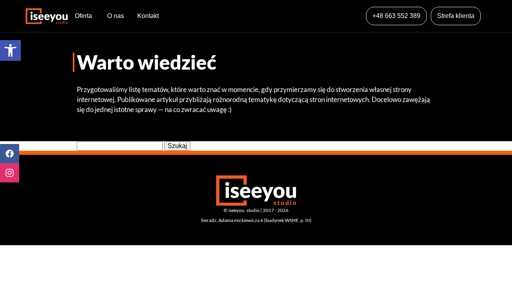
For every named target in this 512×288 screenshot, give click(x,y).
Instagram (9, 172)
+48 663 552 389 (396, 15)
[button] (10, 50)
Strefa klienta (455, 15)
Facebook (9, 153)
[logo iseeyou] (47, 16)
